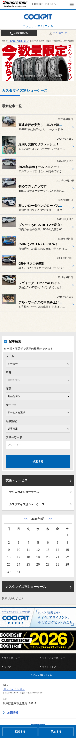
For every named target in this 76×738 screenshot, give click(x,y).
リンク (7, 666)
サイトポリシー (12, 657)
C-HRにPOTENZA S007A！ (38, 244)
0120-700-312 (18, 41)
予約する (56, 731)
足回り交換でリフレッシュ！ (39, 144)
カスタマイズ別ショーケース (27, 504)
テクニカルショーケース (24, 491)
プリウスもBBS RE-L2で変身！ (41, 225)
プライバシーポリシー (53, 657)
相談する (20, 731)
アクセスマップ (60, 33)
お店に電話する (21, 33)
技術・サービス (16, 480)
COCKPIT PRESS (43, 4)
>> (50, 518)
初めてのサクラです (33, 186)
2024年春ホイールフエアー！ (39, 167)
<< (25, 518)
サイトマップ (49, 666)
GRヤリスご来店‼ (31, 263)
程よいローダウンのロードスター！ (43, 205)
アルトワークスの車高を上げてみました (47, 302)
